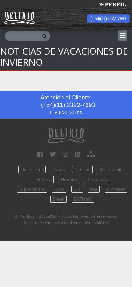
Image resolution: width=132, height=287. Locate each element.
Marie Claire (112, 169)
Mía (94, 189)
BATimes (83, 199)
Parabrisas (97, 179)
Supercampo (32, 189)
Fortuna (44, 179)
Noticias (82, 169)
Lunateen (116, 189)
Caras (59, 169)
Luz (77, 189)
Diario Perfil (32, 169)
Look (59, 189)
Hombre (69, 179)
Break (58, 199)
